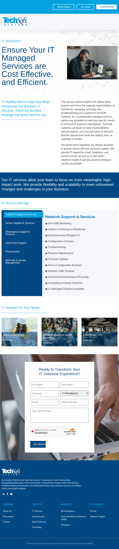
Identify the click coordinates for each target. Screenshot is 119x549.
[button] (112, 22)
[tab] (22, 214)
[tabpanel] (79, 253)
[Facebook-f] (7, 494)
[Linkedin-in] (3, 494)
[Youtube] (11, 494)
